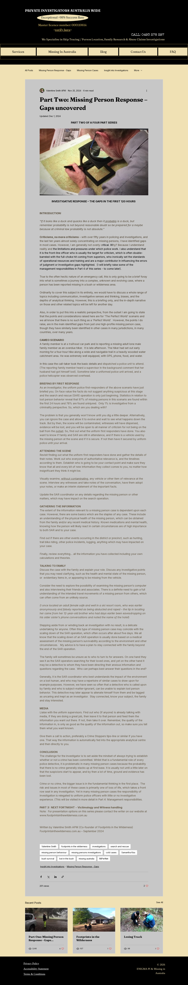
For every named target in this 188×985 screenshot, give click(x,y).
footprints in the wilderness (74, 846)
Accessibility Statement (36, 968)
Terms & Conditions (34, 974)
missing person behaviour (54, 852)
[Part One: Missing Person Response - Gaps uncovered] (46, 920)
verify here (62, 30)
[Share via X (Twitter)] (48, 876)
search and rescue (120, 846)
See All (159, 902)
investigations (99, 846)
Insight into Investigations (116, 70)
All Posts (29, 70)
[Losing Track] (141, 920)
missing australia (86, 858)
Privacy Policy (31, 963)
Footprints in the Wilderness (87, 938)
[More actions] (146, 90)
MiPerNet (103, 858)
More (136, 70)
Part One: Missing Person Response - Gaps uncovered (46, 938)
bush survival (48, 858)
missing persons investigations (86, 852)
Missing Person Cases (87, 70)
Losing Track (133, 936)
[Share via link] (62, 876)
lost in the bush (66, 858)
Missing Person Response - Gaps (55, 70)
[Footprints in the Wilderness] (94, 920)
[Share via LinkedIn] (55, 876)
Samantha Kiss (128, 852)
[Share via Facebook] (41, 876)
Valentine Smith (49, 846)
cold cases (111, 852)
